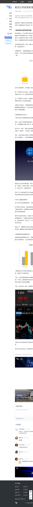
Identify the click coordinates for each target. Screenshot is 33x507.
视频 (10, 24)
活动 (10, 29)
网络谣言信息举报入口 (20, 499)
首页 (10, 13)
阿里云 (28, 503)
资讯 (10, 18)
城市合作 (17, 486)
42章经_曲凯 (18, 11)
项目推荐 (17, 489)
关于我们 (25, 489)
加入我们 (25, 495)
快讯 (10, 16)
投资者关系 (17, 495)
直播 (10, 21)
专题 (10, 27)
